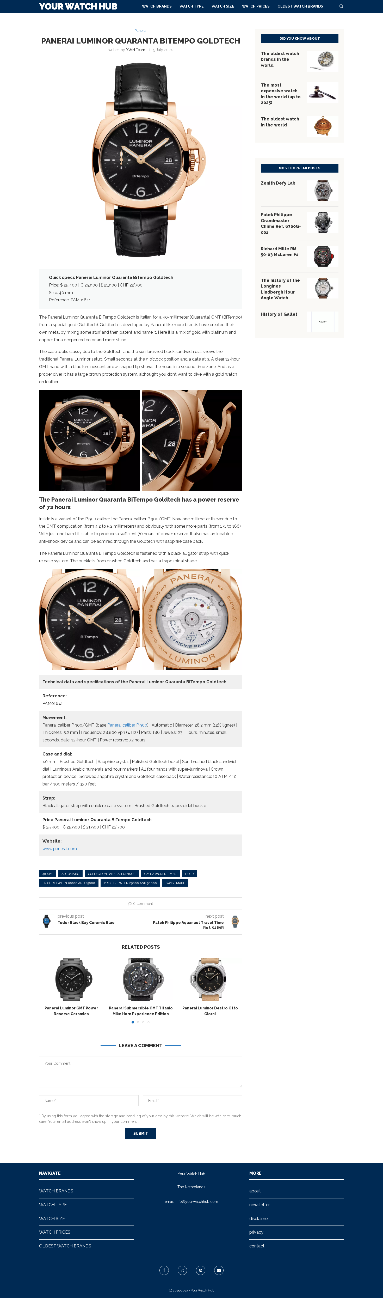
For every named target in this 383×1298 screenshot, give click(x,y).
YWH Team (135, 50)
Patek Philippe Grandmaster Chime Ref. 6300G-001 (281, 223)
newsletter (259, 1204)
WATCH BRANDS (157, 6)
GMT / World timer (160, 874)
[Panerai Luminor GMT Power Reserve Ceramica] (71, 979)
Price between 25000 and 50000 (130, 883)
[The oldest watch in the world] (322, 126)
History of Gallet (279, 314)
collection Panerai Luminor (111, 874)
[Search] (341, 6)
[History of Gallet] (322, 322)
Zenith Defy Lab (278, 183)
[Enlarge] (132, 396)
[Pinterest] (200, 1270)
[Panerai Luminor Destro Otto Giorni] (210, 979)
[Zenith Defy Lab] (322, 190)
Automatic (70, 874)
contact (256, 1246)
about (255, 1191)
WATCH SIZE (223, 6)
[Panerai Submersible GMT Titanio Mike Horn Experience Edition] (141, 979)
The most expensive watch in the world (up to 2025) (281, 94)
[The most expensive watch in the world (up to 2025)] (322, 92)
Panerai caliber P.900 (127, 725)
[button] (46, 990)
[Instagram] (182, 1270)
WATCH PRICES (256, 6)
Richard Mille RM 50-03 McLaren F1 (279, 251)
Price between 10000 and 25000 (68, 883)
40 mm (47, 874)
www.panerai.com (59, 848)
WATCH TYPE (192, 6)
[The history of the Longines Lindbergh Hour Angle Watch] (322, 288)
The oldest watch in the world (280, 122)
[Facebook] (164, 1270)
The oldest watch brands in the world (280, 59)
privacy (256, 1232)
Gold (189, 874)
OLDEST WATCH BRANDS (300, 6)
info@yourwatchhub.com (197, 1201)
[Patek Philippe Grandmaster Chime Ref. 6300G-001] (322, 222)
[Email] (219, 1270)
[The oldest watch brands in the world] (322, 61)
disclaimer (259, 1218)
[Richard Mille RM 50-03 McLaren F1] (322, 256)
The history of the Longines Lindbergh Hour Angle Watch (280, 289)
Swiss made (175, 883)
